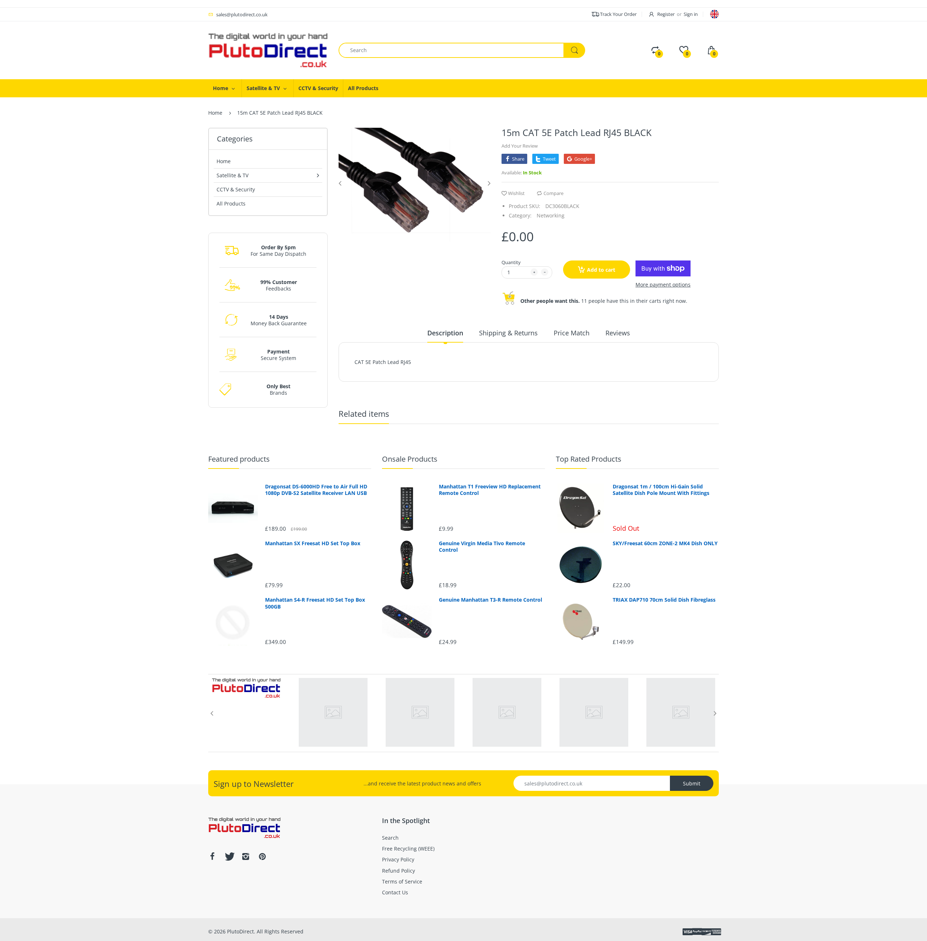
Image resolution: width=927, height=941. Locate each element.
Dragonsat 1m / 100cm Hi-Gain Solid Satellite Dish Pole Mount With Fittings (661, 489)
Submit (691, 783)
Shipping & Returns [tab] (508, 332)
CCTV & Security (236, 189)
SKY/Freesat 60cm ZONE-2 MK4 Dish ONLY (665, 543)
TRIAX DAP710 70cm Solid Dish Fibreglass (664, 600)
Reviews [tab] (617, 332)
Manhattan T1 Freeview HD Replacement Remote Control (490, 489)
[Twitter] (229, 856)
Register (666, 14)
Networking (551, 215)
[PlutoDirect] (268, 49)
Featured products (239, 459)
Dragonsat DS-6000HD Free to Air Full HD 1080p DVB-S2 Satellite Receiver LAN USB (316, 489)
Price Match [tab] (572, 332)
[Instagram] (245, 856)
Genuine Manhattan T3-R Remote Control (490, 600)
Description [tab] (445, 332)
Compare (553, 193)
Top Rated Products (588, 459)
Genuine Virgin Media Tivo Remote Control (482, 546)
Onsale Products (409, 459)
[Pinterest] (262, 856)
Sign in (691, 14)
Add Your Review (520, 146)
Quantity (511, 262)
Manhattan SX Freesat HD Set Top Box (312, 543)
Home (215, 112)
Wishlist (516, 193)
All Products (231, 203)
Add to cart (601, 269)
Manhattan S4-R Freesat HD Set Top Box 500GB (315, 603)
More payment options (663, 284)
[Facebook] (212, 856)
